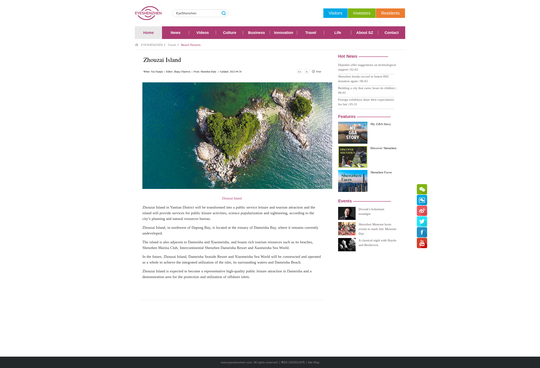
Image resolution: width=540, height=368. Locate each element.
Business (256, 33)
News (176, 33)
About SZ (364, 33)
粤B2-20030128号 (293, 362)
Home (148, 33)
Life (337, 33)
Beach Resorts (191, 45)
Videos (202, 33)
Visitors (335, 13)
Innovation (283, 33)
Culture (229, 33)
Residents (390, 13)
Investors (361, 13)
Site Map (313, 362)
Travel (310, 33)
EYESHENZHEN (152, 45)
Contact (392, 33)
